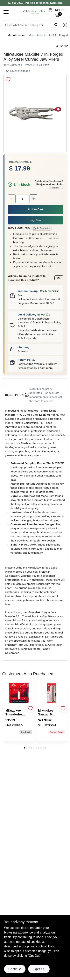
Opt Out (39, 969)
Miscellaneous (16, 35)
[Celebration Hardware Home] (35, 11)
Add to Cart (35, 209)
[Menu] (6, 11)
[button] (56, 10)
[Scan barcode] (64, 25)
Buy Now (35, 220)
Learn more (45, 367)
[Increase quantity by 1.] (33, 198)
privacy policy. (36, 946)
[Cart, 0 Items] (57, 16)
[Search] (56, 24)
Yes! (59, 278)
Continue (14, 969)
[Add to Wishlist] (8, 79)
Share (64, 46)
